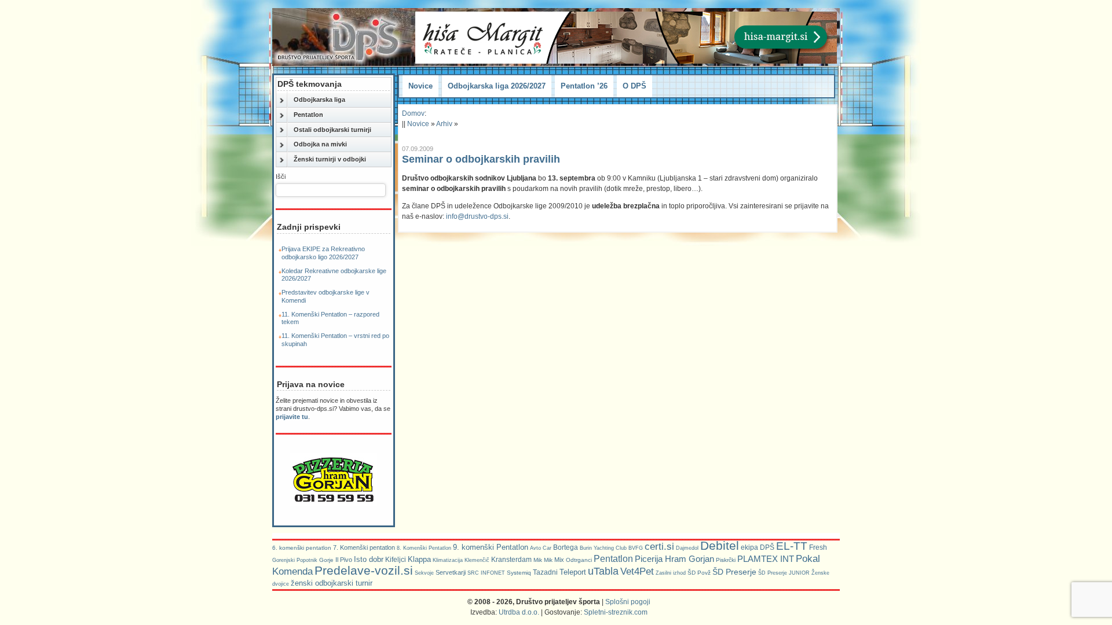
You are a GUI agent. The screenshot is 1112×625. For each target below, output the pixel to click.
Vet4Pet (637, 571)
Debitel (719, 545)
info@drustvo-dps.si (477, 216)
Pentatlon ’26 (584, 86)
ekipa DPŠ (757, 547)
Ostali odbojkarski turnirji (332, 129)
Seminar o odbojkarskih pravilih (481, 159)
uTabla (603, 571)
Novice (420, 86)
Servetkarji (451, 572)
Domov (413, 113)
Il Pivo (343, 559)
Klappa (419, 559)
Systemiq (519, 572)
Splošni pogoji (627, 602)
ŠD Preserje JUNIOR (784, 573)
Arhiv (444, 124)
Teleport (572, 572)
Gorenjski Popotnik (294, 560)
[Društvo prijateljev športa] (338, 37)
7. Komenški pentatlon (364, 547)
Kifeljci (395, 560)
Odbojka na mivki (320, 144)
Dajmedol (687, 548)
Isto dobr (368, 559)
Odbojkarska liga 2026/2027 (497, 86)
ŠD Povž (699, 572)
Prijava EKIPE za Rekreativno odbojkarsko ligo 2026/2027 (323, 252)
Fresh (818, 547)
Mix (559, 559)
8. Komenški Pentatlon (424, 548)
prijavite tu (292, 416)
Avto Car (540, 548)
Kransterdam (511, 560)
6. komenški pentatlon (301, 548)
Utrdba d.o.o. (519, 612)
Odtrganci (579, 560)
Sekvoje (424, 573)
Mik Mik (543, 560)
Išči (281, 176)
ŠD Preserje (734, 571)
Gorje (326, 560)
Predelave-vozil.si (363, 571)
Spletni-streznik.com (616, 612)
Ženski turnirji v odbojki (330, 159)
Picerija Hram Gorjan (674, 559)
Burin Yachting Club (603, 548)
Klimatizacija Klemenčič (461, 560)
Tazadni (545, 572)
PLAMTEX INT (765, 559)
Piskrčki (726, 560)
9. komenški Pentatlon (490, 547)
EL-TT (791, 546)
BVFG (635, 548)
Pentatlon (308, 114)
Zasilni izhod (671, 573)
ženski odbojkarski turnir (331, 583)
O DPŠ (634, 86)
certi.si (659, 546)
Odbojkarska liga (319, 99)
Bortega (565, 547)
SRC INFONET (486, 573)
